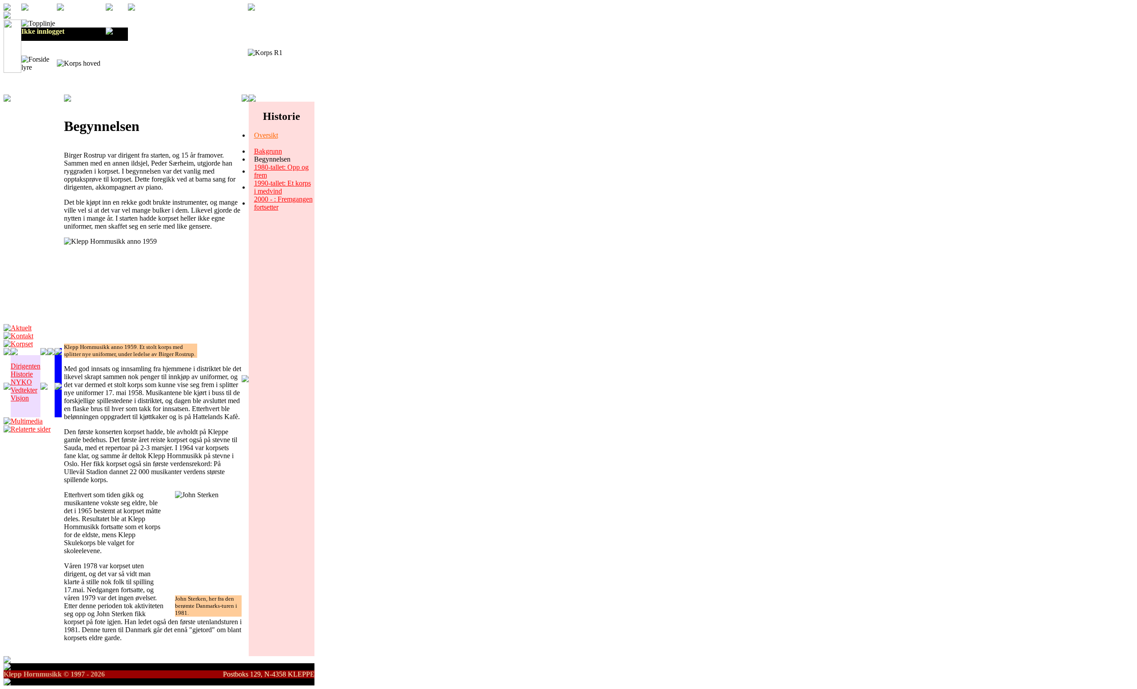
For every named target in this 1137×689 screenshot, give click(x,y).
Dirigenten (25, 366)
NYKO (21, 382)
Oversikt (266, 135)
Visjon (20, 398)
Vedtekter (24, 390)
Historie (22, 374)
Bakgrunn (268, 151)
